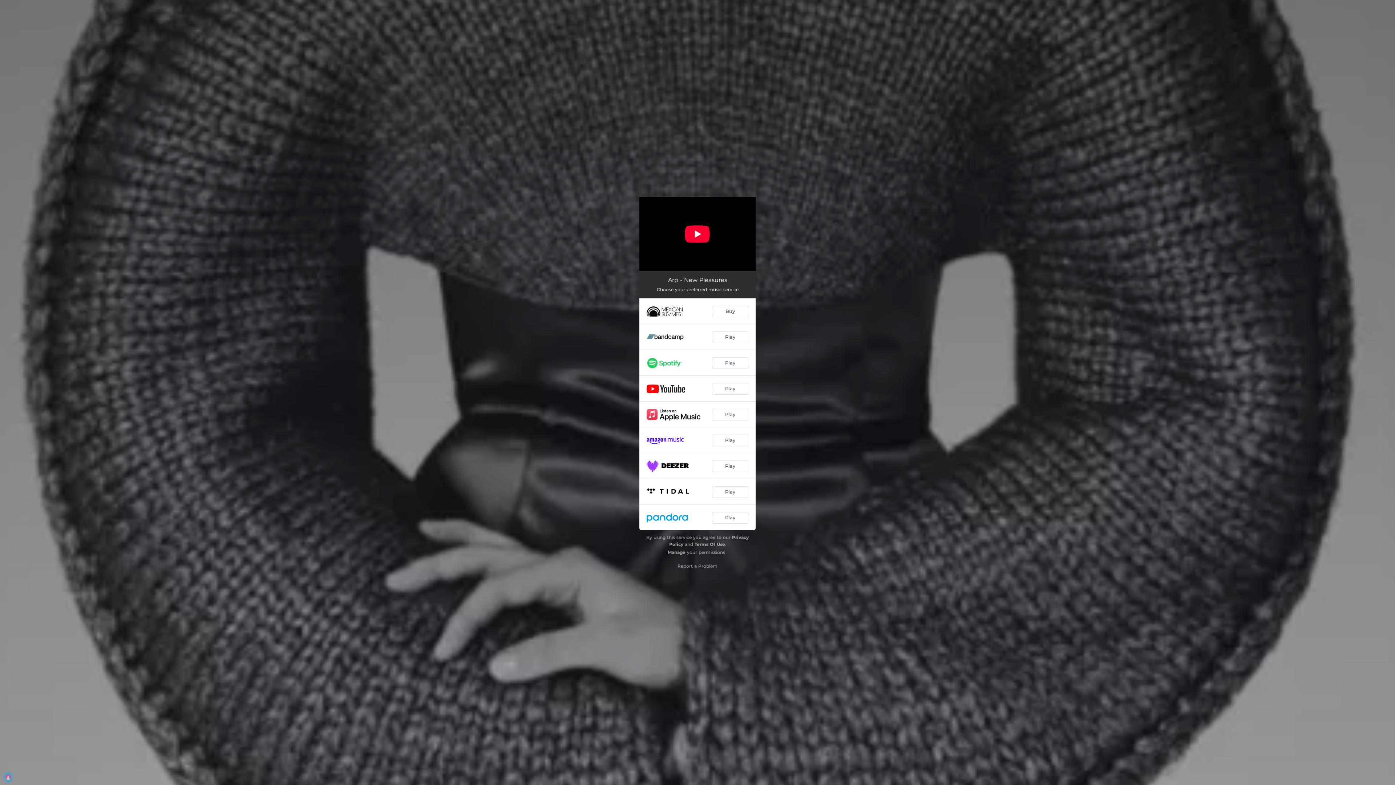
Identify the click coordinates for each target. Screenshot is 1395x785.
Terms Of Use (710, 544)
